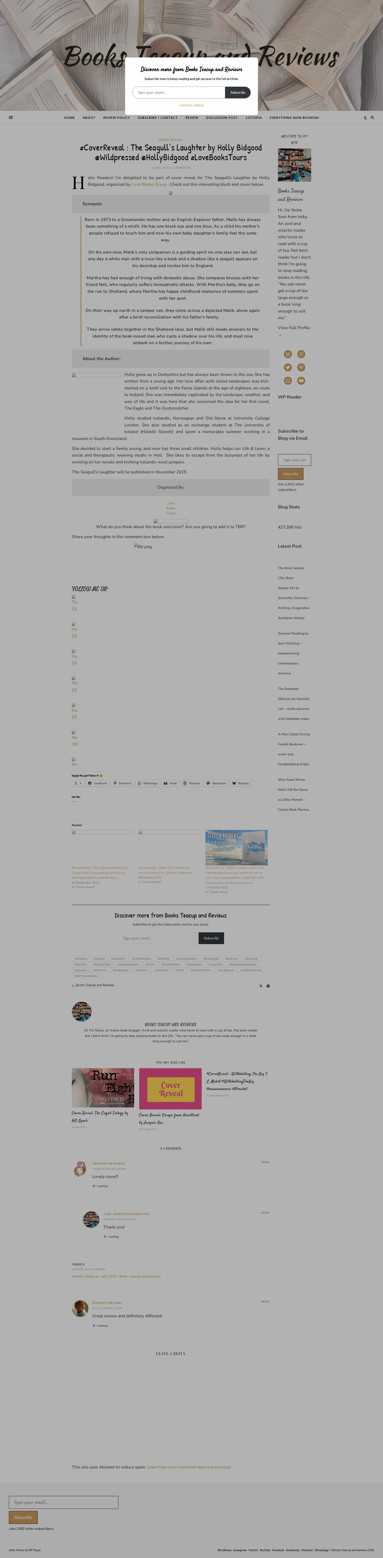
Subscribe (238, 92)
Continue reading (192, 105)
